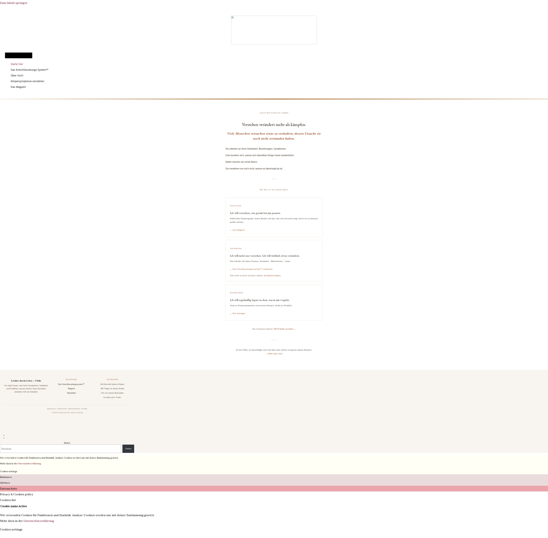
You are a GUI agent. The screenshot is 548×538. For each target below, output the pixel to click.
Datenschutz (62, 409)
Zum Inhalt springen (13, 3)
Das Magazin (18, 87)
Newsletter (71, 393)
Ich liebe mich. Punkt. (112, 397)
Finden (128, 448)
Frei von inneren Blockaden (112, 393)
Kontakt (84, 409)
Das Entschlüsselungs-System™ (29, 69)
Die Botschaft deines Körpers (112, 384)
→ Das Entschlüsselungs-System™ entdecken (251, 269)
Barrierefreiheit (74, 409)
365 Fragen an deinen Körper (112, 388)
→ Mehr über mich (274, 353)
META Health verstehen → (285, 329)
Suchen (67, 443)
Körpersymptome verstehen (27, 81)
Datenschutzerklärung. (30, 463)
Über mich (17, 75)
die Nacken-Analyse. (272, 275)
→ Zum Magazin (237, 230)
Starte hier (17, 64)
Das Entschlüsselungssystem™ (71, 384)
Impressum (51, 409)
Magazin (71, 388)
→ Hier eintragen (237, 313)
